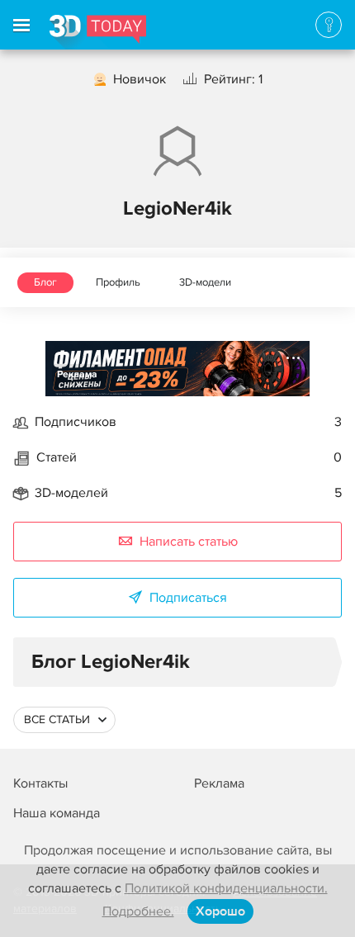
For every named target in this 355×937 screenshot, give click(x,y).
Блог (45, 282)
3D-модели (205, 282)
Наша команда (56, 813)
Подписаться (188, 597)
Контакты (40, 783)
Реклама (77, 374)
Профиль (118, 282)
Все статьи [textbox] (57, 719)
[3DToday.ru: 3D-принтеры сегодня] (98, 32)
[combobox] (64, 720)
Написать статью (189, 541)
